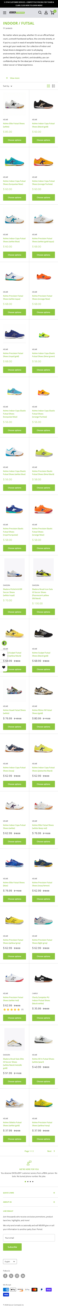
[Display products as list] (53, 86)
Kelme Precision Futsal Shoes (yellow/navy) (42, 1124)
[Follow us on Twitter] (11, 1276)
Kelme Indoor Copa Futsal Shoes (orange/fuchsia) (43, 182)
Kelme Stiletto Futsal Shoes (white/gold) (12, 1124)
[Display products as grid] (48, 86)
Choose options (14, 140)
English (7, 1261)
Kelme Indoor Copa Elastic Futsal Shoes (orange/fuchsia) (43, 413)
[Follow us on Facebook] (5, 1276)
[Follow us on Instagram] (17, 1276)
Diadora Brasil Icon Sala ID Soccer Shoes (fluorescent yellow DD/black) (42, 594)
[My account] (46, 12)
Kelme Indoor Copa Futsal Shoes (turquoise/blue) (14, 182)
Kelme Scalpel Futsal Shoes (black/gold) (41, 654)
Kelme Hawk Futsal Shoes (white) (14, 712)
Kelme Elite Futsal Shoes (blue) (14, 884)
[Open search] (40, 12)
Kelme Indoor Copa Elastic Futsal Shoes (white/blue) (14, 473)
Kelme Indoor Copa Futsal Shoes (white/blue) (14, 240)
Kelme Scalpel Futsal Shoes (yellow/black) (12, 654)
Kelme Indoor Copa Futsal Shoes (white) (14, 827)
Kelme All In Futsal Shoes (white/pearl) (43, 1060)
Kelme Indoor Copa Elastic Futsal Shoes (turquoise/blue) (14, 413)
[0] (52, 12)
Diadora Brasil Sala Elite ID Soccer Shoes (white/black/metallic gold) (13, 1063)
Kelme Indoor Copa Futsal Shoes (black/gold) (43, 125)
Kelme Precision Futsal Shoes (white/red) (13, 999)
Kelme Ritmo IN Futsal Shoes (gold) (42, 712)
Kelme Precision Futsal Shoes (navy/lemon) (42, 884)
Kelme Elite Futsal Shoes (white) (14, 125)
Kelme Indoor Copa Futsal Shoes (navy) (14, 769)
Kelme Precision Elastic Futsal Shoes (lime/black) (43, 473)
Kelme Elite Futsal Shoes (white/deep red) (43, 827)
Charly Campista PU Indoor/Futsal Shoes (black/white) (41, 1000)
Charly (35, 993)
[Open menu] (4, 13)
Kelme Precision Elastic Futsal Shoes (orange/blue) (42, 531)
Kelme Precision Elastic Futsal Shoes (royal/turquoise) (13, 531)
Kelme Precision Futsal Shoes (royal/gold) (13, 355)
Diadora (6, 585)
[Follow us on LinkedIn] (23, 1276)
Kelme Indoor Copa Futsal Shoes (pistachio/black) (43, 769)
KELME (5, 119)
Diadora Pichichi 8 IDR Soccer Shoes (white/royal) (12, 592)
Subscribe (12, 1247)
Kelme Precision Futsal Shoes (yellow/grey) (13, 941)
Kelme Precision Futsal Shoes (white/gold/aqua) (43, 240)
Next (49, 1151)
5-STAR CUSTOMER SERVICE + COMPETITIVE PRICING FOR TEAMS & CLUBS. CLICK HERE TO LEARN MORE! (29, 4)
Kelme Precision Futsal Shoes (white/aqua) (13, 297)
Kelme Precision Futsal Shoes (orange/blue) (42, 297)
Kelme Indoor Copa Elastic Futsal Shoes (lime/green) (43, 355)
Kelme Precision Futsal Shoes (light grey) (42, 941)
